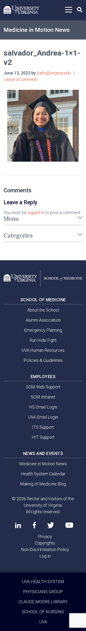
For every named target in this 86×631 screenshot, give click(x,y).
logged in (35, 212)
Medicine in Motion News (37, 30)
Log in (45, 555)
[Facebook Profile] (34, 525)
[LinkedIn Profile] (18, 525)
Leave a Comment (20, 79)
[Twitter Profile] (50, 525)
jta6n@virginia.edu (54, 72)
